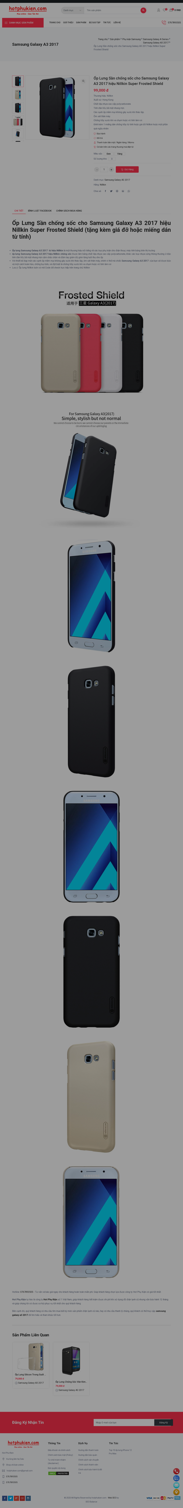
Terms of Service (118, 780)
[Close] (146, 703)
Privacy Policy (101, 780)
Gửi (91, 790)
